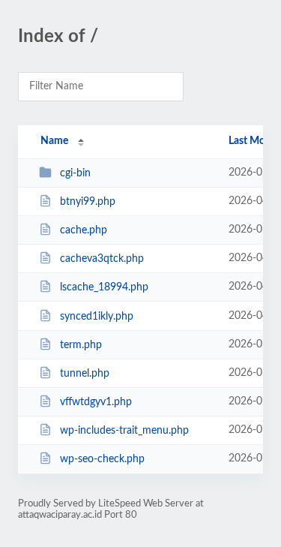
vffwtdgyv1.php (96, 402)
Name (54, 141)
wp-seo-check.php (102, 459)
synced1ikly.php (96, 316)
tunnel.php (84, 373)
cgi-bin (75, 173)
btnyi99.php (87, 202)
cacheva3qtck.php (102, 259)
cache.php (83, 230)
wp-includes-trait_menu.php (124, 430)
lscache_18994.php (104, 287)
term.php (81, 345)
